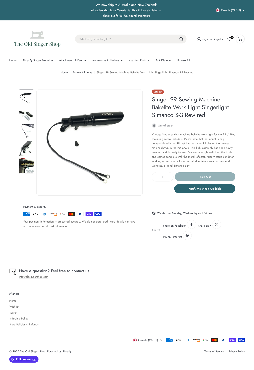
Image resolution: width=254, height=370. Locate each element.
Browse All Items (82, 72)
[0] (229, 39)
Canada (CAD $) (231, 10)
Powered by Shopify (59, 351)
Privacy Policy (237, 351)
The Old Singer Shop (32, 351)
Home (64, 72)
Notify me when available (205, 189)
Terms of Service (214, 351)
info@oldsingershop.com (33, 277)
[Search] (181, 39)
